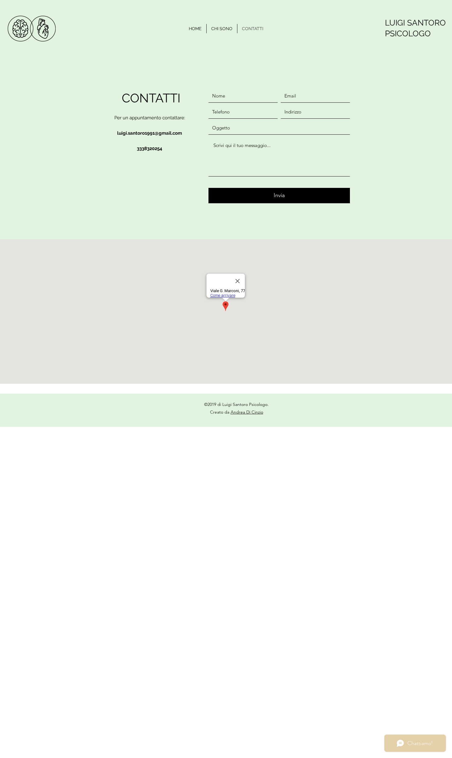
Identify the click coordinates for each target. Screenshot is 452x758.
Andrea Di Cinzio (247, 412)
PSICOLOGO (408, 33)
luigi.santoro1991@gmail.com (149, 133)
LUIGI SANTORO (415, 22)
